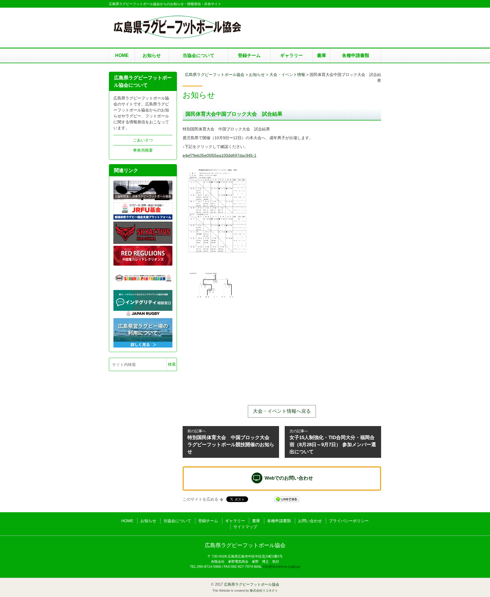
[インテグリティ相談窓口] (142, 302)
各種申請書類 (355, 55)
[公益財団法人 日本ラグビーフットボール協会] (142, 190)
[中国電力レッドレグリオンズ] (142, 255)
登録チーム (249, 55)
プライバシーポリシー (349, 520)
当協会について (198, 55)
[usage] (142, 332)
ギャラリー (291, 55)
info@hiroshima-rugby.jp (281, 567)
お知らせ (152, 55)
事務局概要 (143, 150)
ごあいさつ (143, 140)
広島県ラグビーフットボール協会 (245, 545)
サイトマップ (245, 526)
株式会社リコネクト (264, 590)
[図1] (142, 232)
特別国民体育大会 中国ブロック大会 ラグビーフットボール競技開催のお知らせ (230, 441)
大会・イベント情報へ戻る (282, 411)
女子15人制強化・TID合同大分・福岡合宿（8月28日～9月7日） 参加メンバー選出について (333, 441)
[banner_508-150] (142, 210)
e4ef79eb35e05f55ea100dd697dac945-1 (219, 155)
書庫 (321, 55)
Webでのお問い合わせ (288, 478)
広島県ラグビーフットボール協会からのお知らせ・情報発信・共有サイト (165, 4)
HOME (122, 55)
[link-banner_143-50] (142, 277)
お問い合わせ (310, 520)
